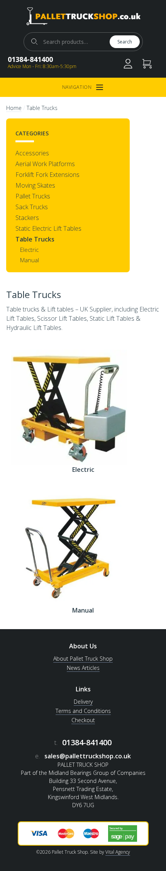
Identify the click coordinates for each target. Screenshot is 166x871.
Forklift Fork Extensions (47, 174)
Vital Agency (117, 852)
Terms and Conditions (83, 710)
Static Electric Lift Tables (48, 228)
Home (14, 108)
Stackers (27, 217)
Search (124, 41)
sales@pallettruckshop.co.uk (87, 756)
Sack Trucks (31, 207)
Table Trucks (34, 239)
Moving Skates (35, 185)
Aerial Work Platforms (45, 164)
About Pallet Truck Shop (83, 658)
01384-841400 (30, 59)
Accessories (32, 153)
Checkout (83, 720)
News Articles (83, 667)
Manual (29, 260)
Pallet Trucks (32, 196)
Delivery (83, 701)
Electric (29, 249)
